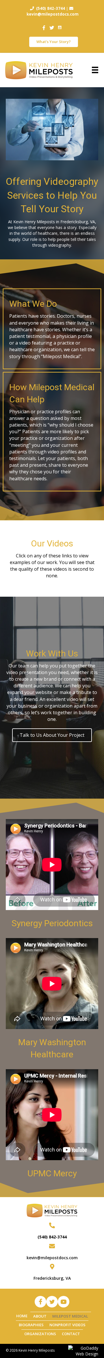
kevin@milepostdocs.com (52, 1257)
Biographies (31, 1324)
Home (21, 1315)
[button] (40, 1301)
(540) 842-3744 (52, 1237)
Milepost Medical (70, 1316)
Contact (71, 1333)
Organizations (40, 1333)
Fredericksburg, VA (52, 1278)
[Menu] (95, 70)
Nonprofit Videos (67, 1324)
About (40, 1316)
